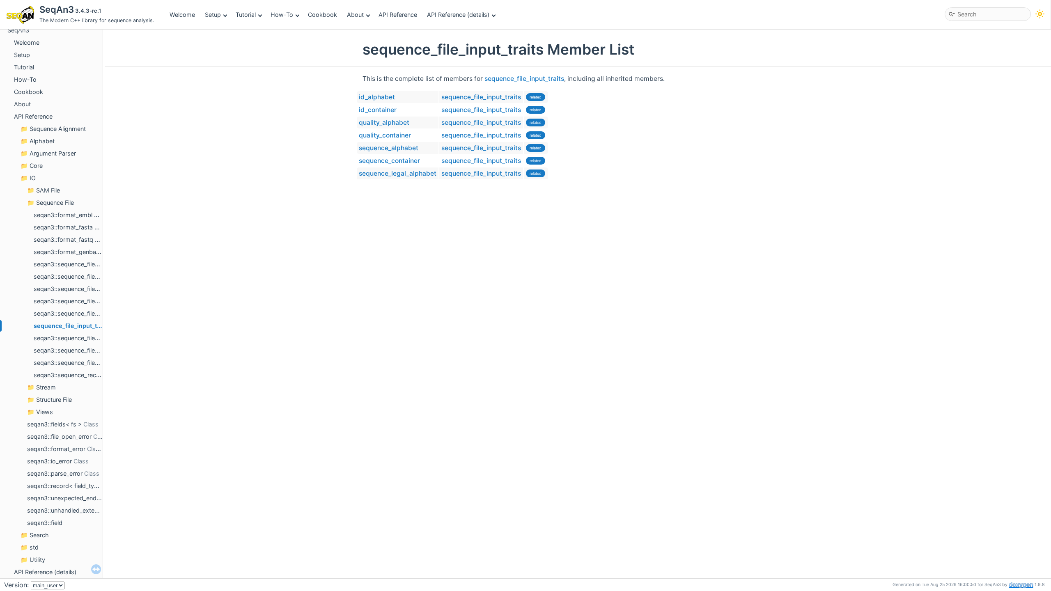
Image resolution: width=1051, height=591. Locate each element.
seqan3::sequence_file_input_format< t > (89, 301)
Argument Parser (53, 153)
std (34, 547)
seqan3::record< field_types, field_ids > (81, 485)
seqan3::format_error (56, 448)
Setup (213, 14)
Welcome (182, 14)
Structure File (54, 399)
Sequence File (55, 202)
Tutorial (246, 14)
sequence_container (389, 161)
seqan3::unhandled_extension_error (76, 510)
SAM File (48, 190)
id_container (378, 110)
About (355, 14)
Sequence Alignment (58, 128)
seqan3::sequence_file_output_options (87, 362)
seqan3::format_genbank (68, 251)
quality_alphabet (384, 122)
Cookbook (322, 14)
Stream (46, 387)
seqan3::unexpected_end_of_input (74, 498)
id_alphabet (377, 97)
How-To (282, 14)
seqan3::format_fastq (63, 239)
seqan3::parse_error (55, 473)
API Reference (398, 14)
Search (39, 534)
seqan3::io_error (49, 461)
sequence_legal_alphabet (397, 173)
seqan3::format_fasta (63, 227)
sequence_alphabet (388, 148)
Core (36, 165)
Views (44, 411)
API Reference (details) (458, 14)
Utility (37, 559)
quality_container (385, 135)
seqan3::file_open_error (59, 436)
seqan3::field (44, 522)
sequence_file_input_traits (72, 325)
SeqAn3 (18, 30)
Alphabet (42, 140)
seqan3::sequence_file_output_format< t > (92, 350)
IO (33, 177)
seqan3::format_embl (63, 214)
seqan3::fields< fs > (54, 424)
